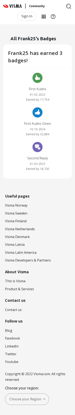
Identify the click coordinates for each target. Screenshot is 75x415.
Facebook (12, 338)
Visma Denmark (17, 236)
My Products (43, 16)
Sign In (26, 16)
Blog (8, 330)
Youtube (11, 361)
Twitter (10, 354)
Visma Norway (16, 205)
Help (53, 16)
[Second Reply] (37, 147)
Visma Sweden (16, 213)
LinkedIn (12, 346)
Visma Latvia (15, 244)
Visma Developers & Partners (28, 260)
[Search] (69, 6)
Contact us (13, 309)
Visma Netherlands (20, 229)
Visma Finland (15, 221)
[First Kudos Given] (37, 113)
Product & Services (19, 289)
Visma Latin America (20, 252)
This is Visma (15, 281)
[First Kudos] (37, 78)
